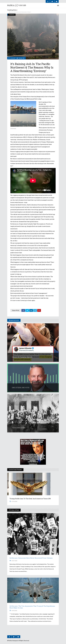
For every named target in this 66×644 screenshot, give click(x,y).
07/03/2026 (14, 501)
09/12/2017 (13, 58)
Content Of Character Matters (22, 357)
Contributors (11, 14)
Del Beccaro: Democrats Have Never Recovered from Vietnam (31, 558)
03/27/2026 (14, 560)
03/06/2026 (14, 610)
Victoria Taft (21, 58)
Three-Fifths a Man (19, 428)
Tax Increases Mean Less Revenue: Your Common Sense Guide (21, 12)
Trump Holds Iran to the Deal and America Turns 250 (30, 499)
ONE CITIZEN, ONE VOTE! (20, 388)
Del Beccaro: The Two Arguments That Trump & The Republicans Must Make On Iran (32, 607)
